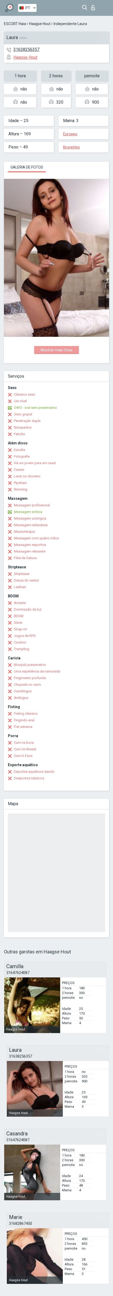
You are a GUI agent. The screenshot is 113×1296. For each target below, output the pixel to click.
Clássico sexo (24, 394)
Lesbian (20, 587)
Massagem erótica (28, 512)
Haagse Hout (39, 24)
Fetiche (19, 434)
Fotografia (22, 456)
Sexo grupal (23, 414)
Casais (19, 470)
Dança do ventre (26, 580)
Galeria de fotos (27, 167)
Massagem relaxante (29, 551)
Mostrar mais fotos (57, 350)
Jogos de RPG (25, 636)
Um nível (20, 401)
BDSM (18, 616)
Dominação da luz (28, 609)
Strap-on (20, 629)
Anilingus (21, 698)
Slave (18, 623)
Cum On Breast (25, 749)
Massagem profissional (32, 505)
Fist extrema (23, 727)
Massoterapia (24, 532)
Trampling (21, 649)
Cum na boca (24, 743)
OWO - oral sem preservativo (35, 408)
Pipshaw (20, 483)
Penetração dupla (27, 421)
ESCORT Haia (15, 24)
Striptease (21, 574)
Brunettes (71, 147)
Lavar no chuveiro (27, 476)
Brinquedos (23, 427)
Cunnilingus (23, 691)
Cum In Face (23, 756)
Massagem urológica (30, 518)
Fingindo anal (24, 720)
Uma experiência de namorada (37, 671)
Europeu (70, 134)
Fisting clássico (26, 714)
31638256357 (26, 49)
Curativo (20, 642)
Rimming (20, 489)
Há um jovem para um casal (35, 463)
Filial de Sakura (25, 558)
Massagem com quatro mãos (36, 538)
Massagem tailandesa (31, 525)
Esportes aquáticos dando (34, 772)
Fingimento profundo (30, 678)
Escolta (19, 450)
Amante (20, 603)
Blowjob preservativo (30, 665)
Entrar (94, 6)
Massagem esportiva (30, 545)
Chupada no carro (27, 685)
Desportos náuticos (29, 778)
